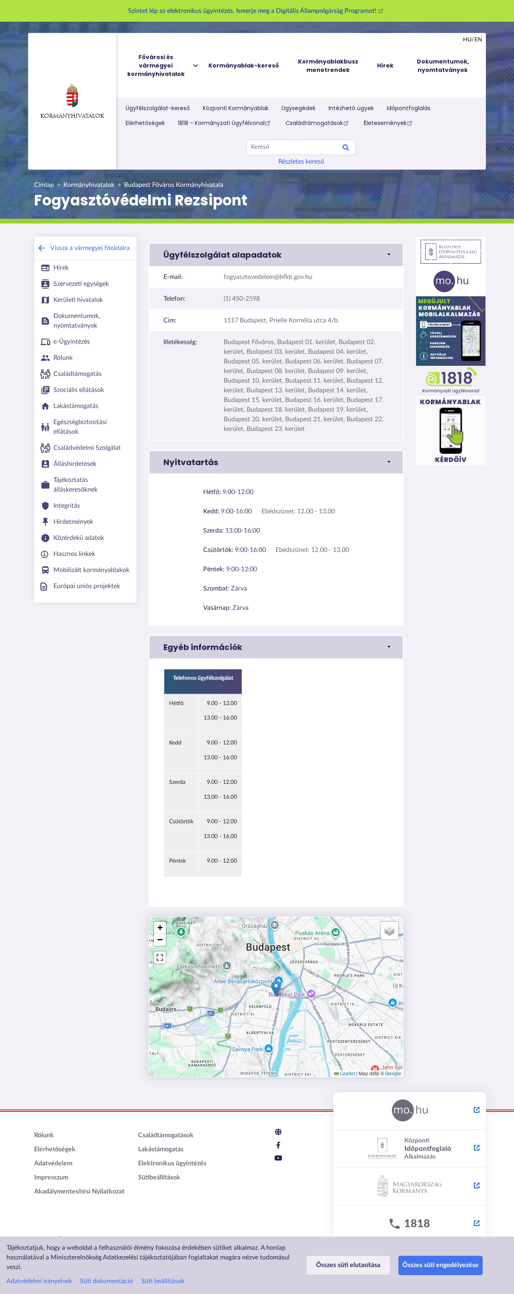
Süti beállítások (162, 1281)
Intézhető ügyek (351, 108)
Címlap (44, 185)
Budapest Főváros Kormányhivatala (173, 185)
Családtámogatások (314, 123)
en (478, 40)
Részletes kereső (301, 161)
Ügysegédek (298, 108)
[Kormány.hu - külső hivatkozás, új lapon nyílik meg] (409, 1187)
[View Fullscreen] (160, 958)
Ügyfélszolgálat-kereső (158, 108)
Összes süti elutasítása (348, 1265)
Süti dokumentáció (106, 1281)
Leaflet (347, 1073)
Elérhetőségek (145, 123)
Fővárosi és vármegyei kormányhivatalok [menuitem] (156, 65)
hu (467, 40)
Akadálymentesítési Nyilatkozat (79, 1191)
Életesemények (385, 123)
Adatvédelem (53, 1163)
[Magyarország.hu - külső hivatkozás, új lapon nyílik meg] (409, 1111)
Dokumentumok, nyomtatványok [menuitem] (443, 65)
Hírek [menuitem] (385, 66)
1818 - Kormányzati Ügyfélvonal (221, 123)
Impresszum (51, 1177)
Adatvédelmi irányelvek (39, 1281)
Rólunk (44, 1135)
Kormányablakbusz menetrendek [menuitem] (328, 65)
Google (393, 1073)
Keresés (346, 149)
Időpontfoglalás (408, 108)
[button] (276, 255)
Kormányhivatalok (72, 116)
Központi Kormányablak (236, 108)
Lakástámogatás (161, 1149)
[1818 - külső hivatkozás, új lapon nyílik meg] (409, 1224)
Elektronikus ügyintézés (172, 1163)
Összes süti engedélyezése (440, 1265)
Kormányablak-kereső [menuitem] (243, 66)
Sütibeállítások (159, 1177)
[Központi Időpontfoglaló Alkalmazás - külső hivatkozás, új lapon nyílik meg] (409, 1149)
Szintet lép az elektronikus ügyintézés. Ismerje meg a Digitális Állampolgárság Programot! (253, 11)
